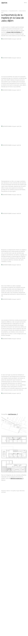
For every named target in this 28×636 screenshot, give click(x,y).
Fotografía (13, 490)
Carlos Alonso (22, 11)
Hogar (17, 490)
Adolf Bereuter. (12, 414)
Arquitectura (4, 11)
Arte (2, 12)
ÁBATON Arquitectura (16, 478)
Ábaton (8, 490)
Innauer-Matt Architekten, (13, 32)
